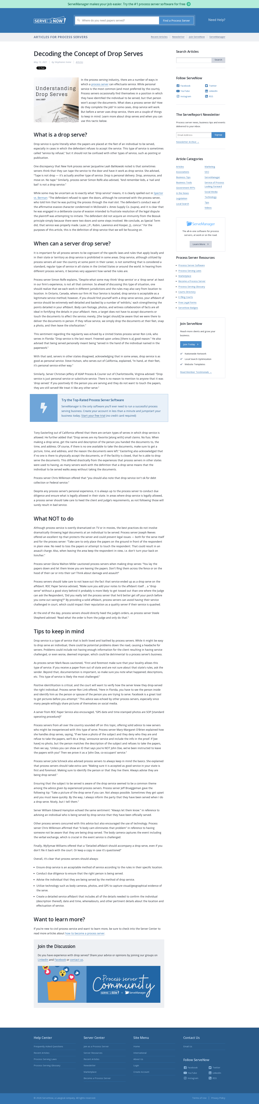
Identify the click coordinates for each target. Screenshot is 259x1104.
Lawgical (60, 1097)
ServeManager (217, 36)
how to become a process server (84, 933)
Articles (79, 62)
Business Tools (184, 182)
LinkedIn (43, 959)
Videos (208, 207)
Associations (182, 171)
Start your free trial (93, 415)
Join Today (189, 344)
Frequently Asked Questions (48, 1046)
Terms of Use (199, 1097)
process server (100, 84)
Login (136, 1065)
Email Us (187, 1046)
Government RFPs (185, 187)
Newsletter (178, 36)
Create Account (141, 1071)
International (139, 1052)
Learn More (199, 244)
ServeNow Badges (188, 307)
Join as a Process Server (96, 1046)
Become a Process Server (191, 281)
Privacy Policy (218, 1097)
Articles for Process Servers (61, 37)
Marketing (210, 166)
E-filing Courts (185, 296)
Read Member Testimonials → (196, 371)
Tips (207, 202)
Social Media (211, 191)
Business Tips (183, 177)
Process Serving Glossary (191, 286)
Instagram (185, 96)
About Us (138, 1059)
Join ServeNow (197, 36)
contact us (76, 959)
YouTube (185, 90)
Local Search (182, 203)
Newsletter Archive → (187, 141)
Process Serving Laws (189, 270)
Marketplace (184, 275)
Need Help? (216, 20)
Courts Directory (187, 291)
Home (136, 1046)
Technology (211, 196)
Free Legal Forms (187, 302)
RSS (210, 96)
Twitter (212, 85)
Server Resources (93, 1052)
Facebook (60, 959)
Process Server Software (191, 265)
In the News (182, 193)
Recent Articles (159, 36)
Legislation (181, 198)
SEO (207, 171)
